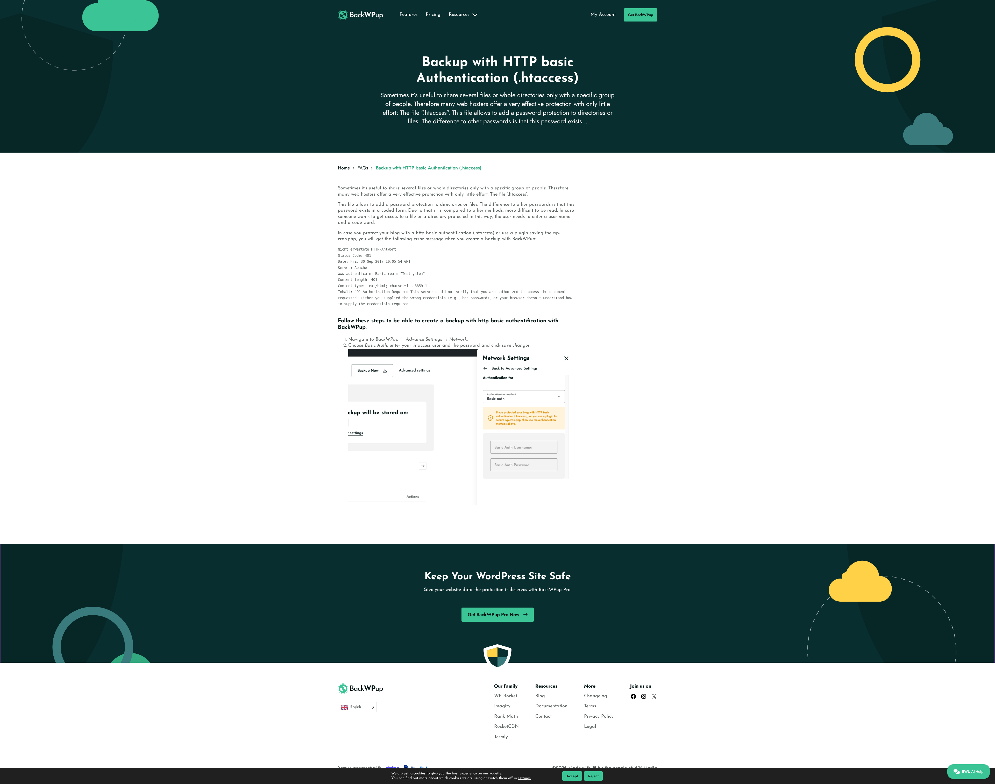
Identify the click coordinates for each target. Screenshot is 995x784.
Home (344, 168)
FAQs (363, 168)
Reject (593, 776)
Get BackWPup (640, 14)
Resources (459, 14)
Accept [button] (572, 776)
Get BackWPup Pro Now (493, 614)
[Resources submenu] (475, 15)
